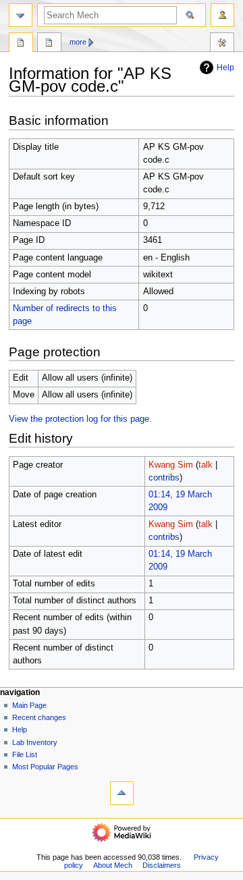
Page (20, 44)
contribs (164, 478)
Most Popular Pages (45, 767)
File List (24, 754)
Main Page (29, 705)
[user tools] (222, 15)
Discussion (49, 44)
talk (205, 465)
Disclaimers (161, 865)
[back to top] (122, 793)
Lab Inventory (34, 742)
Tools (222, 44)
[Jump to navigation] (20, 15)
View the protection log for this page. (80, 419)
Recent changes (39, 717)
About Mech (112, 865)
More (78, 42)
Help (225, 67)
